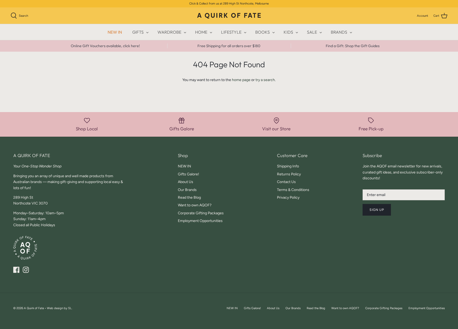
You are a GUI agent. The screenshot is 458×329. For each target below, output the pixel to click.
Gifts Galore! (188, 174)
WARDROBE (169, 32)
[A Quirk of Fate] (229, 16)
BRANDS (339, 32)
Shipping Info (288, 166)
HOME (201, 32)
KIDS (288, 32)
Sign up (376, 210)
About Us (185, 182)
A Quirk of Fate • (35, 308)
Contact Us (286, 182)
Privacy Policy (288, 197)
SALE (312, 32)
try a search (265, 80)
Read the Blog (189, 197)
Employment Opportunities (200, 221)
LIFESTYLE (231, 32)
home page (241, 80)
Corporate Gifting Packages (201, 213)
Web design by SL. (59, 308)
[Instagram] (26, 270)
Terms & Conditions (293, 190)
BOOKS (262, 32)
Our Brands (187, 190)
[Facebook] (16, 270)
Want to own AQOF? (195, 205)
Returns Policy (289, 174)
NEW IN (115, 32)
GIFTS (138, 32)
